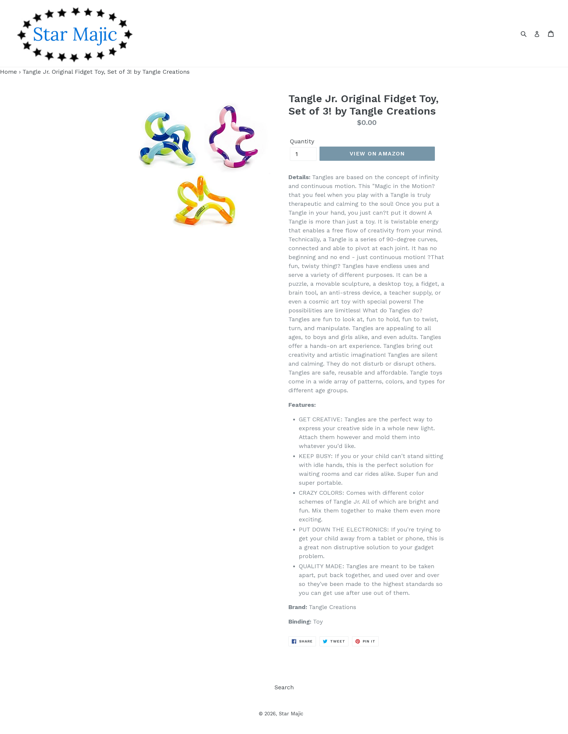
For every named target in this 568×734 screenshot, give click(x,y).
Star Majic (291, 714)
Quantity (302, 141)
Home (8, 71)
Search (284, 687)
